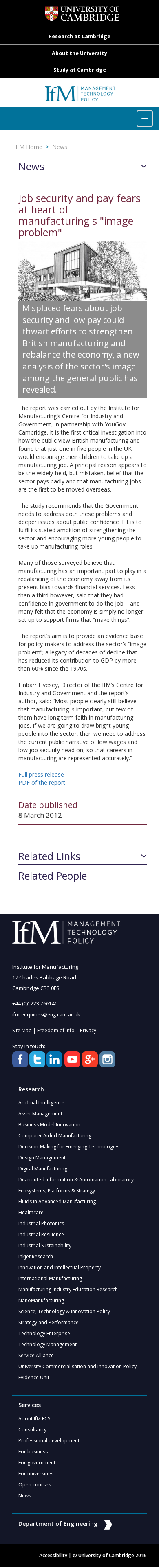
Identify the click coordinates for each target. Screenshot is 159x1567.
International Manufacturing (50, 1278)
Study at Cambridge (79, 69)
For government (36, 1462)
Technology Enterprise (44, 1333)
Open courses (34, 1484)
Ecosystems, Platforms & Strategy (56, 1190)
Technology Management (47, 1344)
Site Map (22, 1030)
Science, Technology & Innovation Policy (64, 1311)
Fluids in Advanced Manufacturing (57, 1201)
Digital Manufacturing (42, 1168)
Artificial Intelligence (41, 1102)
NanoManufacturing (41, 1300)
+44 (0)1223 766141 (34, 1003)
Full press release (41, 774)
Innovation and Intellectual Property (59, 1267)
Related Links (49, 856)
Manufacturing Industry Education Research (68, 1289)
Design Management (42, 1157)
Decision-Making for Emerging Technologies (68, 1146)
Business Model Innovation (49, 1124)
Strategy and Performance (48, 1322)
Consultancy (32, 1429)
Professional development (49, 1440)
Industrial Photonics (41, 1223)
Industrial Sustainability (44, 1245)
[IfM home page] (79, 96)
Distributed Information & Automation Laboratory (76, 1179)
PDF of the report (41, 782)
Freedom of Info (56, 1030)
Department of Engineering (57, 1523)
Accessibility (53, 1555)
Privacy (88, 1030)
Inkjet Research (35, 1256)
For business (33, 1451)
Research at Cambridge (79, 36)
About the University (79, 53)
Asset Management (40, 1113)
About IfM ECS (34, 1418)
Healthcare (31, 1212)
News (59, 147)
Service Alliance (36, 1355)
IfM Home (28, 147)
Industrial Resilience (41, 1234)
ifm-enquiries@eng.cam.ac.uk (46, 1014)
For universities (35, 1473)
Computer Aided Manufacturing (54, 1135)
